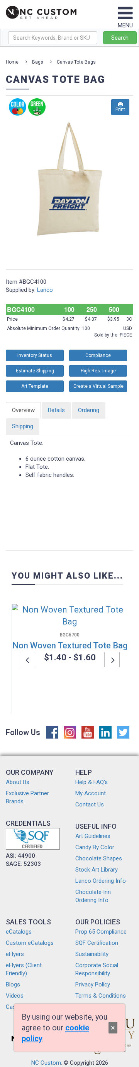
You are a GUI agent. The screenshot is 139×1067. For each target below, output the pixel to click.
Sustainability (91, 954)
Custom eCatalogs (30, 942)
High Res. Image (98, 371)
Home (12, 62)
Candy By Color (94, 847)
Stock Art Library (96, 869)
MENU (125, 25)
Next (112, 659)
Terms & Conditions (100, 995)
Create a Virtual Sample (98, 386)
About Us (17, 782)
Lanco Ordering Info (100, 880)
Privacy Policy (92, 984)
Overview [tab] (23, 410)
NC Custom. (46, 1062)
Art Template (34, 386)
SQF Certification (96, 942)
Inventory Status (34, 355)
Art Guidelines (92, 836)
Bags (37, 62)
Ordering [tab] (88, 410)
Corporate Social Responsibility (96, 969)
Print (120, 109)
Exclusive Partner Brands (27, 797)
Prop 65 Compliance (101, 931)
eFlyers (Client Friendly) (24, 969)
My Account (90, 793)
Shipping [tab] (22, 426)
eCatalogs (19, 931)
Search (120, 38)
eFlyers (15, 954)
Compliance (98, 355)
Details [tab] (56, 410)
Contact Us (89, 804)
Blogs (13, 984)
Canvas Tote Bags (76, 62)
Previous (27, 659)
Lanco (45, 289)
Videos (15, 995)
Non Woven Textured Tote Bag (69, 645)
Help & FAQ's (91, 782)
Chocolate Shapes (98, 858)
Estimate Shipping (35, 371)
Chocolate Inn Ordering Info (93, 896)
